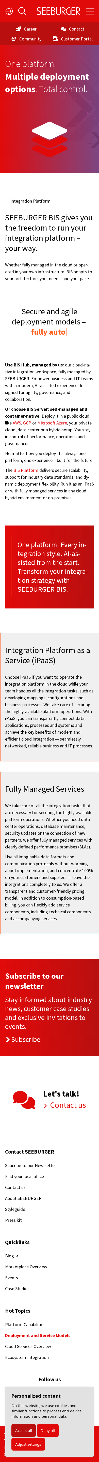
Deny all (48, 1430)
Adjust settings (28, 1444)
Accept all (23, 1430)
